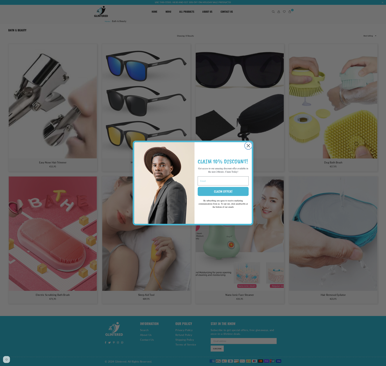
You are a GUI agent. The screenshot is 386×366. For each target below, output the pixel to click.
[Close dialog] (248, 145)
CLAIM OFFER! (223, 191)
